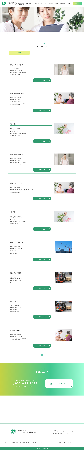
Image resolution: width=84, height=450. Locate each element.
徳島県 (19, 52)
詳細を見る (42, 80)
